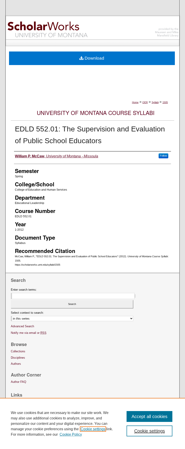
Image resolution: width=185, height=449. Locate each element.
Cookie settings (93, 429)
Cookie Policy (71, 434)
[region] (92, 423)
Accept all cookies (149, 416)
